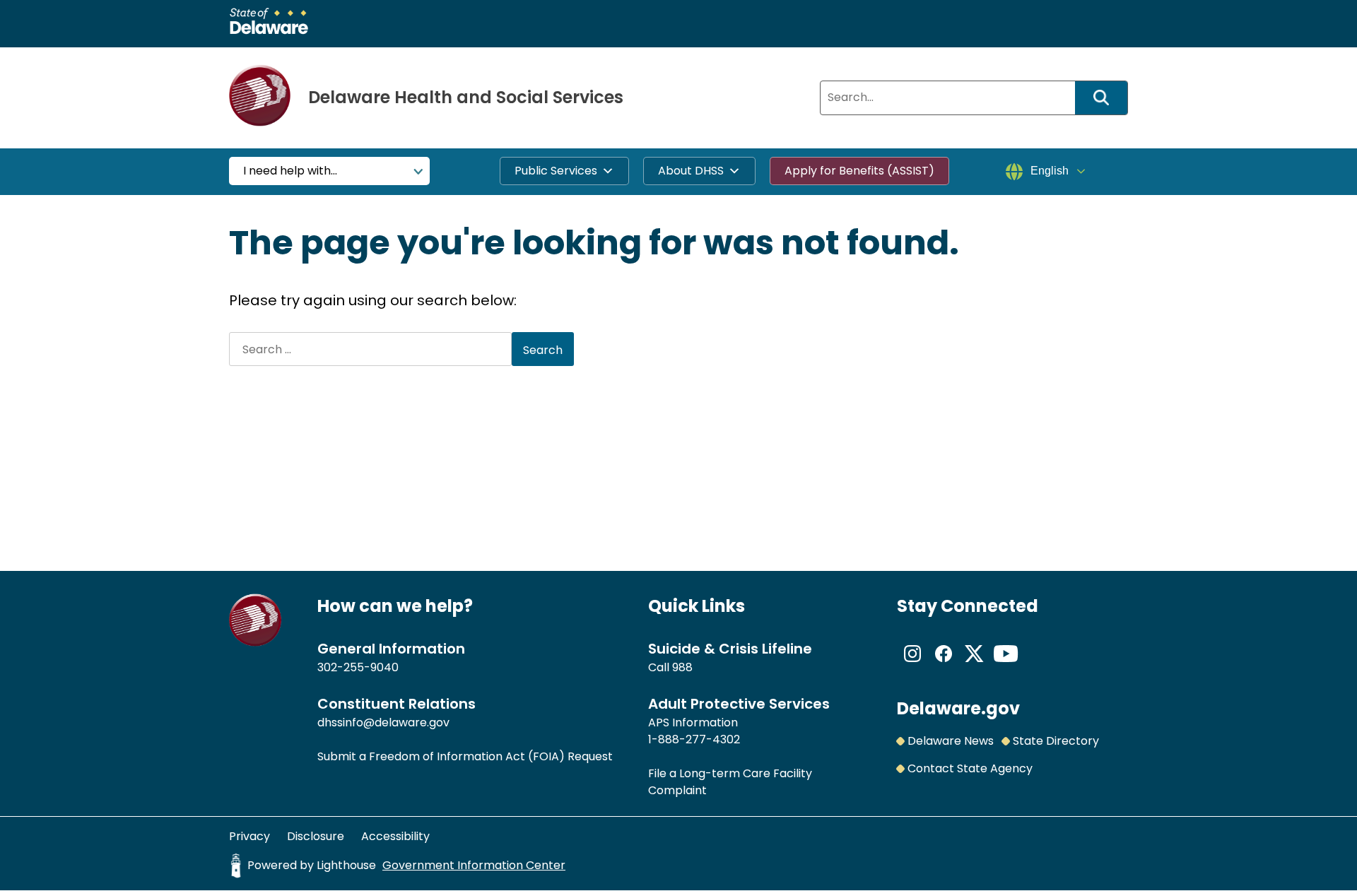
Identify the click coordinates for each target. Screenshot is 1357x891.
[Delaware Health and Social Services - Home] (255, 643)
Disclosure (315, 836)
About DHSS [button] (691, 171)
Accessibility (395, 836)
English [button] (1049, 171)
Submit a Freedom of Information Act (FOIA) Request (465, 756)
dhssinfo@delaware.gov (383, 722)
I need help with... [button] (290, 171)
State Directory (1056, 741)
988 (682, 667)
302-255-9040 (358, 667)
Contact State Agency (970, 768)
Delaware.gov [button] (958, 708)
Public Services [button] (556, 171)
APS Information (693, 722)
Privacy (249, 836)
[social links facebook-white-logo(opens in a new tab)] (943, 665)
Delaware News (950, 741)
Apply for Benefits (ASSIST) (859, 171)
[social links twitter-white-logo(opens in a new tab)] (974, 665)
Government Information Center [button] (473, 865)
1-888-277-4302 (694, 739)
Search (1106, 97)
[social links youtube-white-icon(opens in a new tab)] (1005, 665)
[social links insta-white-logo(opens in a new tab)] (912, 665)
